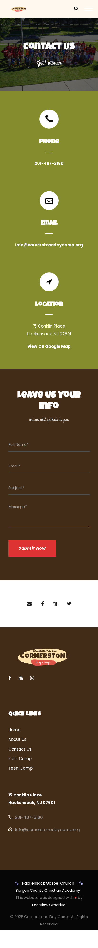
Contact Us (19, 749)
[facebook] (42, 603)
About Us (17, 739)
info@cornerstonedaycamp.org (49, 245)
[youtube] (21, 677)
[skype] (55, 603)
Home (14, 730)
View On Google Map (49, 346)
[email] (29, 603)
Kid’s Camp (20, 759)
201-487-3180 (49, 163)
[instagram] (32, 677)
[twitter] (69, 603)
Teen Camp (20, 768)
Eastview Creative (48, 905)
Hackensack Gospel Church (47, 883)
